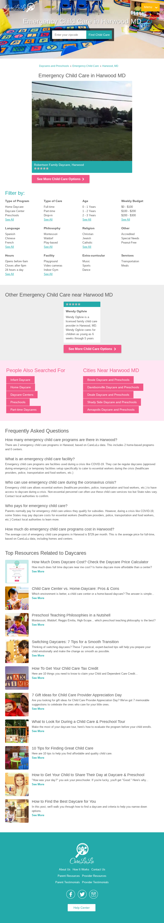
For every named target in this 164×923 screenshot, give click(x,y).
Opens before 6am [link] (16, 261)
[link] (19, 7)
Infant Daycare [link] (20, 379)
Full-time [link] (49, 206)
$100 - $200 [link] (128, 211)
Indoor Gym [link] (51, 269)
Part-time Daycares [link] (23, 409)
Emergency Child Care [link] (85, 65)
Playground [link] (51, 261)
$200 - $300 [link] (128, 215)
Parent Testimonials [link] (67, 882)
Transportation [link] (130, 261)
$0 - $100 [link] (127, 206)
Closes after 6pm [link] (15, 265)
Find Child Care (99, 34)
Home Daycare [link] (14, 206)
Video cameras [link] (53, 265)
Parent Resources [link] (69, 875)
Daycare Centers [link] (21, 394)
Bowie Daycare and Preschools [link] (108, 379)
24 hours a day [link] (14, 269)
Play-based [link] (51, 242)
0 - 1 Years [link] (89, 206)
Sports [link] (86, 265)
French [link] (9, 242)
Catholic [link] (87, 242)
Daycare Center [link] (14, 211)
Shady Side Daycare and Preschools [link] (112, 402)
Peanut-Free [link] (128, 242)
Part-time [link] (49, 211)
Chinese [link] (10, 238)
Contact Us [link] (98, 869)
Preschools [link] (12, 215)
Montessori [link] (50, 234)
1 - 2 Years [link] (89, 211)
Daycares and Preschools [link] (54, 65)
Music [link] (86, 261)
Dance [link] (86, 269)
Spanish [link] (10, 234)
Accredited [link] (128, 234)
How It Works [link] (81, 869)
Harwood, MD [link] (110, 65)
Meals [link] (125, 265)
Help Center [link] (81, 907)
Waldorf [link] (48, 238)
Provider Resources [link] (94, 875)
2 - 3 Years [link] (89, 215)
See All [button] (9, 219)
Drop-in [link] (48, 215)
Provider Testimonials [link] (95, 882)
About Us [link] (64, 869)
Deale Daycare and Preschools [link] (108, 394)
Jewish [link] (86, 238)
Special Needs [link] (130, 238)
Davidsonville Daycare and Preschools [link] (113, 387)
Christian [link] (87, 234)
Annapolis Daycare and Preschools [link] (111, 409)
